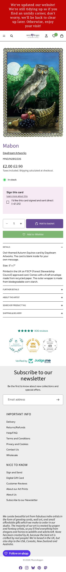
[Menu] (4, 36)
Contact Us (12, 449)
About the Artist (11, 297)
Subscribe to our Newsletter (22, 500)
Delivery (10, 421)
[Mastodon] (45, 568)
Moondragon (37, 560)
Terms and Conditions (18, 438)
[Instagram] (27, 568)
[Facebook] (20, 568)
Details (6, 247)
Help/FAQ (11, 432)
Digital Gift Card (15, 477)
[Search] (11, 36)
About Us (11, 494)
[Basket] (62, 36)
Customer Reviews (16, 483)
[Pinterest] (39, 568)
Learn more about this (17, 196)
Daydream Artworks (14, 153)
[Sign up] (58, 399)
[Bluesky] (33, 568)
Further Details (11, 289)
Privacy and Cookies (17, 444)
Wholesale (12, 455)
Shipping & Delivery (12, 313)
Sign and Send (14, 472)
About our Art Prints (17, 489)
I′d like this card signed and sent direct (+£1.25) (32, 202)
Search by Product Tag (14, 305)
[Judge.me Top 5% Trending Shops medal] (58, 345)
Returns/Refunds (15, 427)
